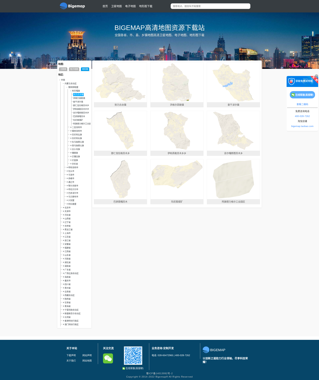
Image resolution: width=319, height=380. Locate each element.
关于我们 (71, 360)
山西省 (68, 219)
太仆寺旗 (76, 149)
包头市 (71, 171)
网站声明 (87, 355)
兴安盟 (71, 200)
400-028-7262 (302, 116)
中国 (63, 80)
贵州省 (68, 288)
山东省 (68, 255)
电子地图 (130, 6)
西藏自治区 (70, 295)
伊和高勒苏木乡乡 (81, 109)
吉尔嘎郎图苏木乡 (81, 113)
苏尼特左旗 (77, 135)
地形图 (85, 69)
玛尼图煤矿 (78, 120)
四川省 (68, 284)
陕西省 (68, 299)
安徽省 (68, 244)
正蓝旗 (75, 160)
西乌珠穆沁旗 (78, 146)
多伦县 (75, 164)
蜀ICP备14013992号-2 (159, 373)
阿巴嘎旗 (76, 91)
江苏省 (68, 237)
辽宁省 (68, 222)
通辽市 (71, 182)
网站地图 (87, 360)
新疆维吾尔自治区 (73, 313)
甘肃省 (68, 303)
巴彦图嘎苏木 (79, 116)
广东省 (68, 270)
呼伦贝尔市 (73, 189)
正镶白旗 (76, 156)
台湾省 (68, 317)
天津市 (68, 211)
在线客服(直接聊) (134, 368)
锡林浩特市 (77, 131)
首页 (105, 6)
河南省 (68, 259)
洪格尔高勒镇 (79, 98)
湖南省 (68, 266)
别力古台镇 (78, 94)
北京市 (68, 208)
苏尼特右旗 (77, 138)
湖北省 (68, 262)
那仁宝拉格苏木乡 (81, 105)
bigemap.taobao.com (302, 126)
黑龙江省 (69, 229)
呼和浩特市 (73, 167)
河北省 (68, 215)
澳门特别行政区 (72, 324)
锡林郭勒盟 (73, 87)
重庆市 (68, 281)
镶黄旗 (75, 153)
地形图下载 (145, 6)
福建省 (68, 248)
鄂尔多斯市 (73, 186)
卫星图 (63, 69)
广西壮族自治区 (72, 273)
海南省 (68, 277)
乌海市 (71, 175)
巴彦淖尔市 (73, 193)
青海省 (68, 306)
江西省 (68, 251)
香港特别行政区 (72, 321)
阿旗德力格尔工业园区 (83, 124)
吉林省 (68, 226)
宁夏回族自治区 (72, 310)
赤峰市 (71, 178)
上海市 (68, 233)
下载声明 (71, 355)
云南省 (68, 292)
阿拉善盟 (72, 204)
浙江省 (68, 240)
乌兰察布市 (73, 197)
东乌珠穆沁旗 (78, 142)
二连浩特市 (77, 127)
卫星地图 (116, 6)
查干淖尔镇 (78, 102)
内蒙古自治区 (71, 83)
